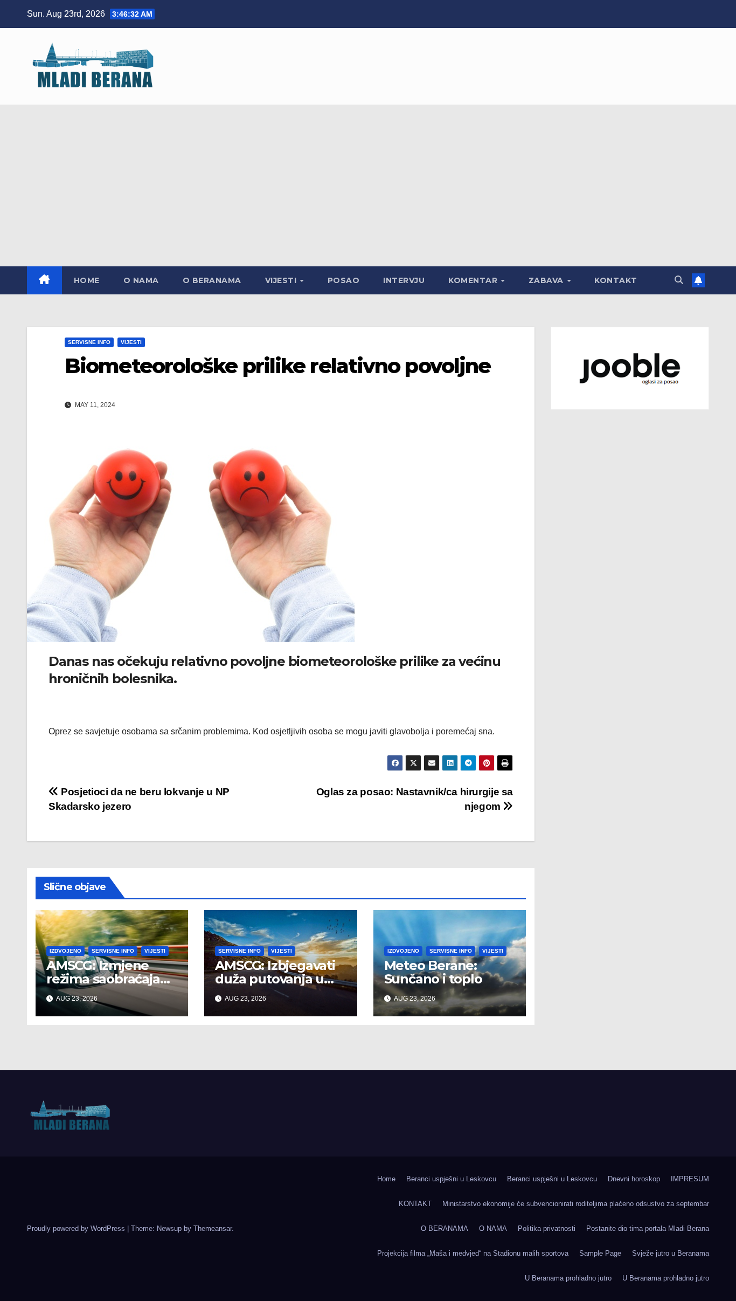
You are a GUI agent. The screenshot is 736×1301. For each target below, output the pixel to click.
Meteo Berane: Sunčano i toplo (433, 972)
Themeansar (212, 1228)
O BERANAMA (212, 280)
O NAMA (141, 280)
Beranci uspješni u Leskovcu (451, 1179)
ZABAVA (547, 280)
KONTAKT (615, 280)
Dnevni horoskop (634, 1179)
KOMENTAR (474, 280)
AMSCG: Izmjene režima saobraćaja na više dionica (103, 979)
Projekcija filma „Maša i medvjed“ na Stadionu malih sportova (472, 1253)
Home (87, 280)
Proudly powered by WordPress (77, 1228)
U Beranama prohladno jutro (568, 1278)
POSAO (344, 280)
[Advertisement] (368, 185)
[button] (679, 280)
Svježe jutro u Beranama (670, 1253)
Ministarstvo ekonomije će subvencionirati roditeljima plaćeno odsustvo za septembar (575, 1204)
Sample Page (600, 1253)
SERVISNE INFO (89, 342)
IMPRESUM (690, 1179)
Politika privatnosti (546, 1228)
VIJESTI (282, 280)
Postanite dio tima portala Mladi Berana (647, 1228)
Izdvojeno (65, 951)
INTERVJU (404, 280)
